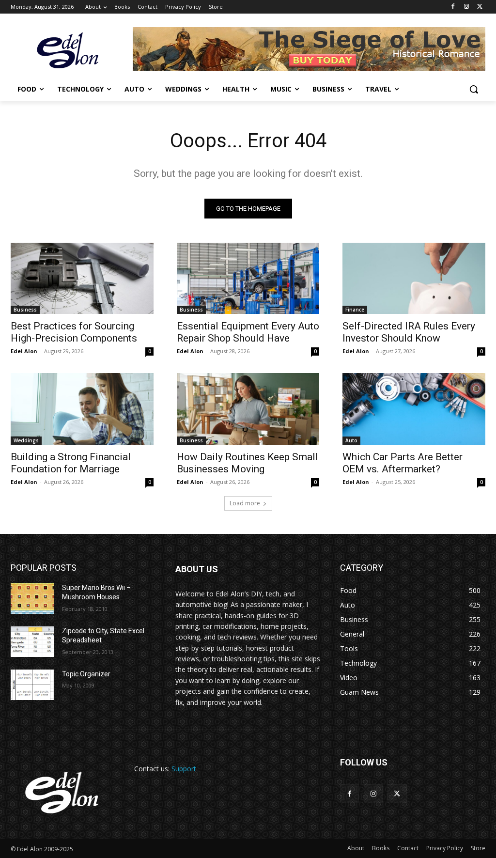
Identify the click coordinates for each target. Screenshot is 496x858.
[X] (479, 7)
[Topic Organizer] (32, 685)
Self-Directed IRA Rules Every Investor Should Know (408, 332)
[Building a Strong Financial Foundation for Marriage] (82, 408)
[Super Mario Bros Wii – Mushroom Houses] (32, 598)
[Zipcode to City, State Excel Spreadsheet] (32, 641)
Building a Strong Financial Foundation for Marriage (71, 463)
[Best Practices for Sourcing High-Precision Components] (82, 278)
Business (25, 309)
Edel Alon (24, 351)
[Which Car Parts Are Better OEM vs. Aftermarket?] (413, 408)
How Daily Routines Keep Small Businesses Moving (247, 463)
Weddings (26, 440)
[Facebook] (453, 7)
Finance (354, 309)
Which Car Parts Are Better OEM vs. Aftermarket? (402, 463)
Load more (245, 503)
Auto (351, 440)
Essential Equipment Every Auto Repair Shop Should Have (248, 332)
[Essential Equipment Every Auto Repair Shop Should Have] (248, 278)
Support (183, 768)
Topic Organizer (86, 674)
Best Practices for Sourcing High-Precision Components (74, 332)
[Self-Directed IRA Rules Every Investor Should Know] (413, 278)
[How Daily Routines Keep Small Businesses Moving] (248, 408)
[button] (473, 89)
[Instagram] (466, 7)
